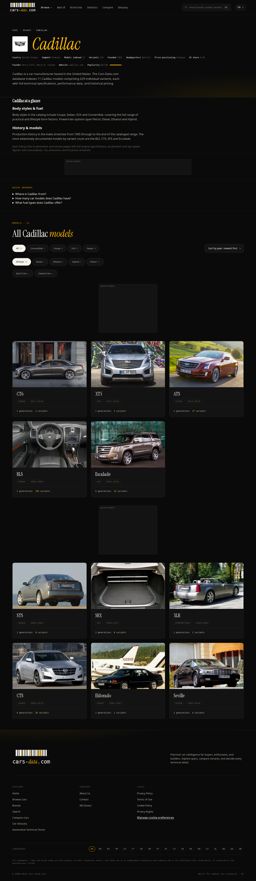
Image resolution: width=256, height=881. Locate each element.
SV (207, 849)
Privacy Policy (145, 793)
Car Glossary (19, 823)
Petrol (95, 261)
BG (224, 849)
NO (199, 849)
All (19, 248)
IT (133, 849)
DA (232, 849)
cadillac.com (76, 65)
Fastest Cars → (46, 273)
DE (108, 849)
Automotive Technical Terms (28, 829)
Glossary (123, 7)
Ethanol (58, 261)
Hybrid (77, 261)
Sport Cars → (23, 273)
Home (15, 30)
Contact (84, 799)
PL (166, 849)
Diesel (40, 261)
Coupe (58, 248)
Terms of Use (144, 799)
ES (125, 849)
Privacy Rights (145, 811)
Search (16, 811)
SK (182, 849)
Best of (61, 7)
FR (116, 849)
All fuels (21, 261)
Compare (107, 7)
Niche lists (76, 7)
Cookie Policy (144, 805)
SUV (74, 248)
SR (141, 849)
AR (240, 849)
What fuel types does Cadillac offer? (38, 203)
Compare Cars (20, 817)
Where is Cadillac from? (30, 194)
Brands (27, 30)
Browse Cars (19, 799)
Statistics (92, 7)
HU (191, 849)
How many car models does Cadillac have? (43, 198)
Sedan (91, 248)
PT (158, 849)
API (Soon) (85, 805)
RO (100, 849)
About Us (85, 793)
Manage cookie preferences (155, 817)
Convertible (38, 248)
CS (174, 849)
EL (215, 849)
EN (92, 849)
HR (149, 849)
